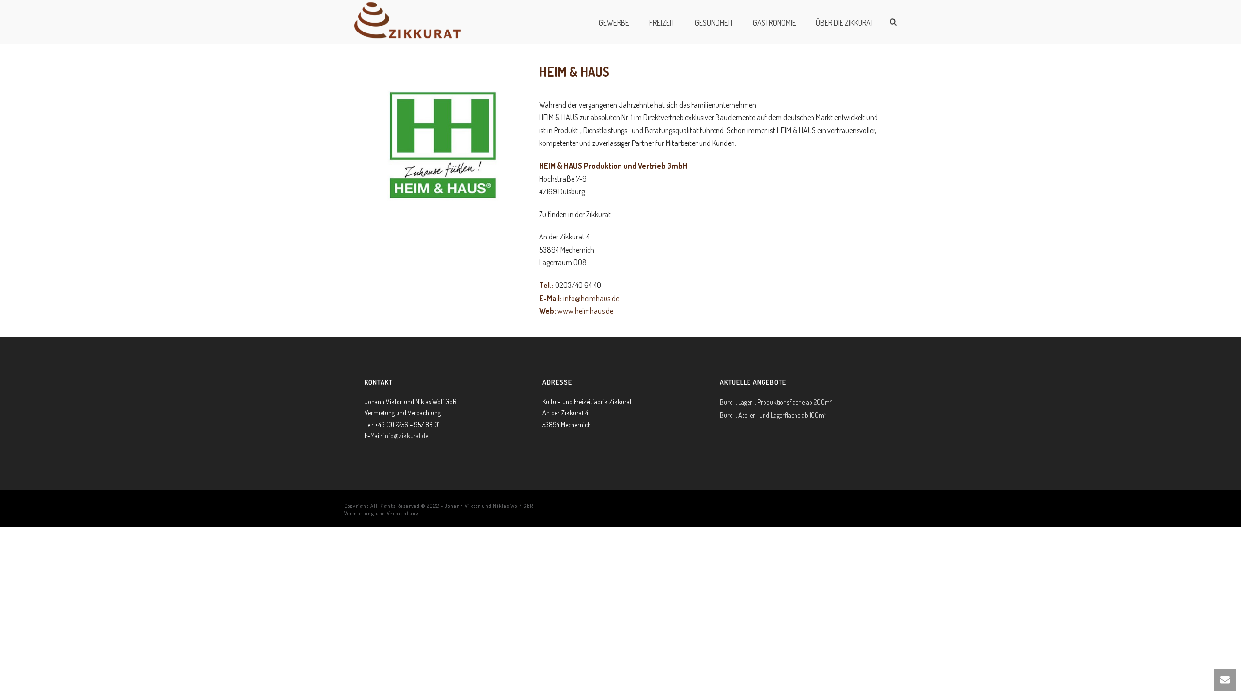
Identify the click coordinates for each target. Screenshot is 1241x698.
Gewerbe (614, 23)
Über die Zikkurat (845, 23)
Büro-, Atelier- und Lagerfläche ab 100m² (773, 415)
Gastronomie (774, 23)
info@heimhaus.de (591, 298)
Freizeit (662, 23)
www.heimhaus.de (585, 311)
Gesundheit (714, 23)
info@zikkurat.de (405, 435)
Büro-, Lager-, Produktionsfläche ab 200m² (776, 402)
